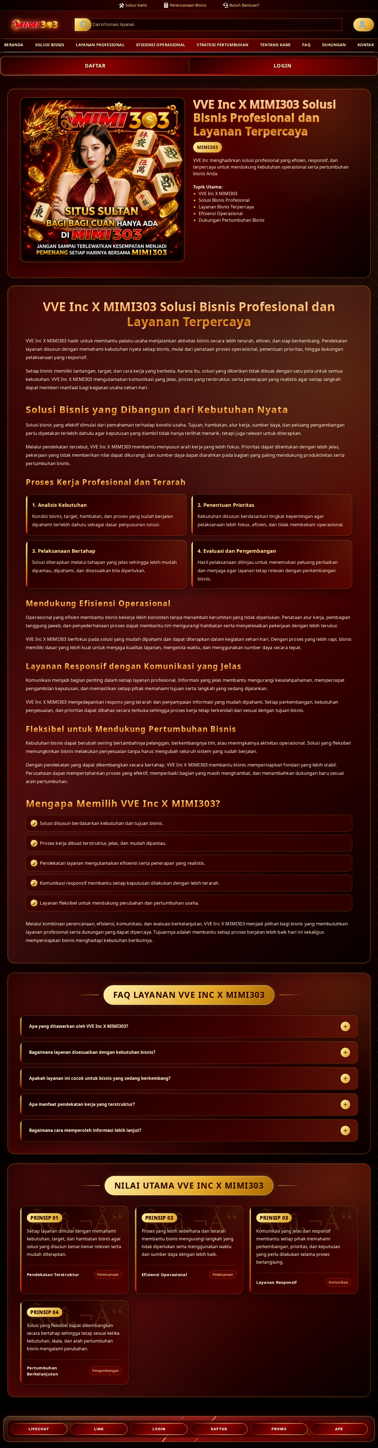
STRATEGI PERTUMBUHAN (222, 44)
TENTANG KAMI (275, 44)
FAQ (306, 44)
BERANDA (13, 44)
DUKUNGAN (334, 44)
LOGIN (283, 65)
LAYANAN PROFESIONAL (100, 44)
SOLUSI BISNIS (49, 44)
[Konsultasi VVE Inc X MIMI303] (363, 24)
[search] (208, 24)
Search (83, 24)
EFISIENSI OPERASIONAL (160, 44)
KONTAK (366, 44)
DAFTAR (95, 65)
